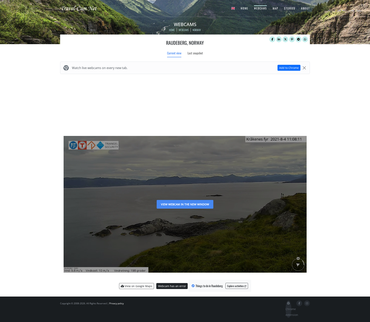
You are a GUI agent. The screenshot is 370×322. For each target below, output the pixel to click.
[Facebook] (272, 39)
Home (244, 8)
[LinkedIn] (279, 39)
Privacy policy (116, 303)
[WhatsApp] (305, 39)
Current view (174, 53)
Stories (289, 8)
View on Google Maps (138, 286)
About (305, 8)
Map (275, 8)
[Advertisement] (185, 104)
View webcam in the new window (185, 204)
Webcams (260, 8)
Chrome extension (288, 312)
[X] (285, 39)
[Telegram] (298, 39)
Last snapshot (195, 53)
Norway (197, 30)
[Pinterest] (292, 39)
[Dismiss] (304, 68)
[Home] (82, 8)
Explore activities (235, 286)
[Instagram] (307, 303)
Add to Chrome (289, 68)
